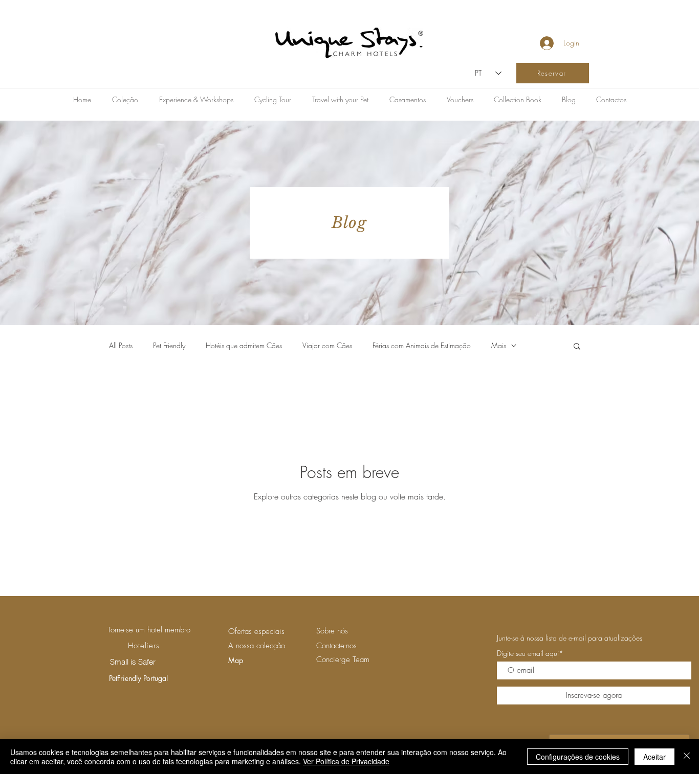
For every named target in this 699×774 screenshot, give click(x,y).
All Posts (121, 345)
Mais (498, 345)
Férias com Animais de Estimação (422, 345)
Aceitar (654, 757)
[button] (577, 347)
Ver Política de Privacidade (346, 761)
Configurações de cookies (578, 757)
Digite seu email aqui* (530, 653)
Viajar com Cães (327, 345)
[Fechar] (687, 756)
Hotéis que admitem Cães (244, 345)
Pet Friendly (169, 345)
